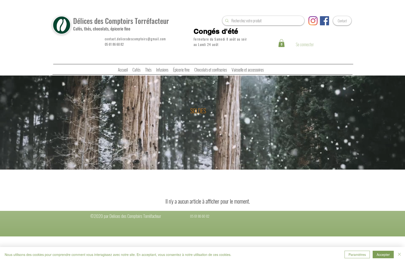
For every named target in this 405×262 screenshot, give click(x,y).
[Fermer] (399, 254)
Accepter (383, 254)
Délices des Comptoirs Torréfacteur (121, 20)
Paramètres (357, 254)
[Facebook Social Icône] (324, 20)
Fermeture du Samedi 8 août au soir (220, 39)
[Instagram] (313, 20)
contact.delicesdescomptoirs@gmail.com (135, 38)
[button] (281, 43)
